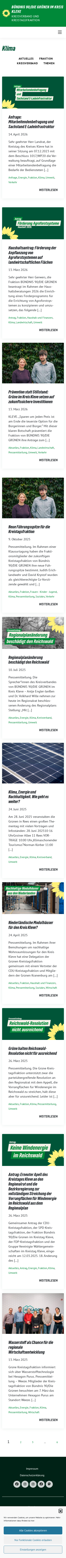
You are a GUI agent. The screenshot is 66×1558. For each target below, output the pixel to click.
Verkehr (12, 182)
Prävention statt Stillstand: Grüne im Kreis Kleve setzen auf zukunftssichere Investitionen (31, 397)
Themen (49, 63)
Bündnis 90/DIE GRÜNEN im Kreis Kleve (37, 9)
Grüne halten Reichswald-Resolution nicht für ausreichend (32, 1051)
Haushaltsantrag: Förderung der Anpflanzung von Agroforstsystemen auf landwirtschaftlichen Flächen (32, 255)
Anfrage (12, 177)
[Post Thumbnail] (33, 92)
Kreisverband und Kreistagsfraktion (25, 18)
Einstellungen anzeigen (33, 1549)
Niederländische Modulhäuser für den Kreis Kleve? (30, 925)
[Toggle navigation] (60, 32)
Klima (41, 177)
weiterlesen (48, 190)
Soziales (40, 596)
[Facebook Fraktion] (41, 1484)
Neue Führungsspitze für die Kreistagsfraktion (29, 529)
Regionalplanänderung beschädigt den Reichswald (28, 660)
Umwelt (50, 177)
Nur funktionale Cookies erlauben (33, 1540)
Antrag (12, 317)
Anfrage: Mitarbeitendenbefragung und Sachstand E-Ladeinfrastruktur (31, 122)
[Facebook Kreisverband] (16, 1484)
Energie (22, 177)
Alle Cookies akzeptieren (33, 1530)
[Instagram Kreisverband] (25, 1484)
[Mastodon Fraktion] (49, 1484)
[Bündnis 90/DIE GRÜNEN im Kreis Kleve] (6, 13)
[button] (60, 1511)
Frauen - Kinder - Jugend (43, 591)
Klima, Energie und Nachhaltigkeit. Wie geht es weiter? (28, 797)
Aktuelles (26, 58)
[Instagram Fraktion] (33, 1484)
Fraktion (46, 58)
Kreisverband (27, 63)
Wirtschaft (51, 987)
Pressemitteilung (17, 452)
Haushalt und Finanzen (40, 317)
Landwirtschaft (24, 322)
